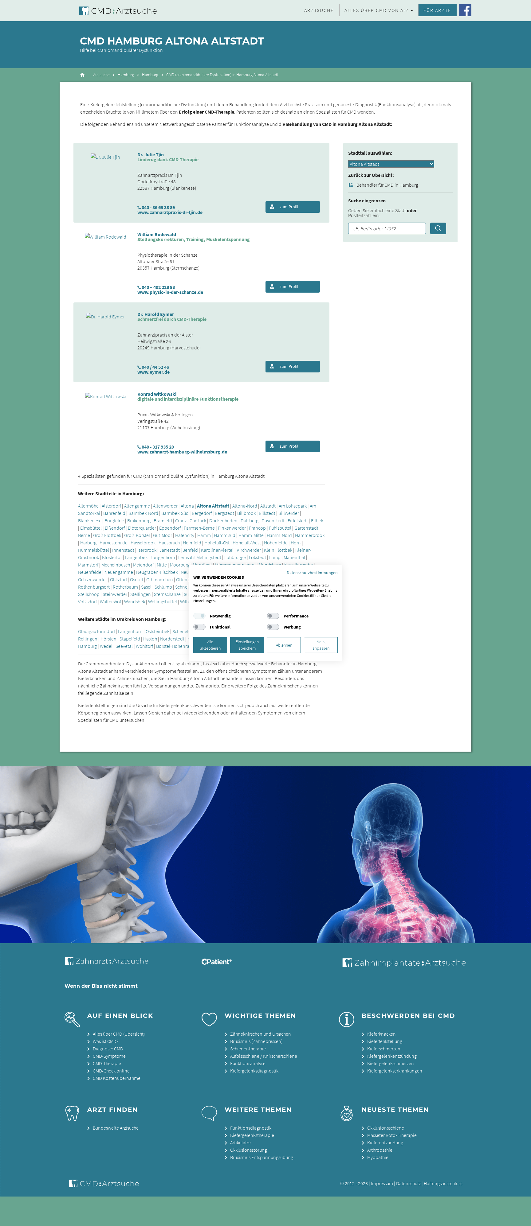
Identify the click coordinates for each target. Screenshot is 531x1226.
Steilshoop (89, 594)
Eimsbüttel (91, 528)
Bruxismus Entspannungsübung (261, 1157)
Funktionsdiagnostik (250, 1128)
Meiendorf (143, 565)
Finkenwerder (232, 528)
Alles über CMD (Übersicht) (119, 1034)
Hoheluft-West (247, 542)
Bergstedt (224, 513)
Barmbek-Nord (143, 513)
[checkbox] (199, 616)
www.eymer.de (153, 371)
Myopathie (377, 1157)
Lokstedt (257, 557)
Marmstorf (88, 565)
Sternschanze (167, 594)
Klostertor (112, 557)
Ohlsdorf (118, 579)
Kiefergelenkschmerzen (390, 1063)
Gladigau (87, 631)
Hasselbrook (143, 542)
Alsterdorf (111, 506)
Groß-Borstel (137, 535)
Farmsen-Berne (199, 528)
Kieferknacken (381, 1034)
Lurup (275, 557)
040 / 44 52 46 (155, 366)
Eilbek (317, 520)
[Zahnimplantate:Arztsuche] (403, 965)
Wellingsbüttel (162, 601)
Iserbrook (146, 550)
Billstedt (267, 513)
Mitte (162, 565)
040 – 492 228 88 (158, 287)
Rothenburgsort (94, 587)
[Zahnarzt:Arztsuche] (110, 964)
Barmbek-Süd (175, 513)
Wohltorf (144, 646)
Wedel (106, 646)
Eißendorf (115, 528)
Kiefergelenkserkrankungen (394, 1071)
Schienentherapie (248, 1048)
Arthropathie (379, 1150)
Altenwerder (165, 506)
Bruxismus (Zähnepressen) (256, 1041)
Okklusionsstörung (248, 1150)
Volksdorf (87, 601)
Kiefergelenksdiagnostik (254, 1071)
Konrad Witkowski (156, 394)
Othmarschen (159, 579)
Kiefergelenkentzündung (392, 1056)
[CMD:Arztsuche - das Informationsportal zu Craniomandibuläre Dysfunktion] (112, 11)
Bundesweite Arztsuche (116, 1128)
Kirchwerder (249, 550)
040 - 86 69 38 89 (158, 207)
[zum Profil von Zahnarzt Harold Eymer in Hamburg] (105, 316)
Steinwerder (115, 594)
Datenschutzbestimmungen (312, 572)
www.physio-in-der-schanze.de (170, 292)
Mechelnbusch (115, 565)
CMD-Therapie (107, 1063)
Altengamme (137, 506)
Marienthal (294, 557)
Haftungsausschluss (443, 1183)
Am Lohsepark (293, 506)
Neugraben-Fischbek (157, 572)
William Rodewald (156, 234)
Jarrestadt (169, 550)
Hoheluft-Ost (217, 542)
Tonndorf (105, 631)
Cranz (181, 520)
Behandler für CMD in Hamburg (387, 185)
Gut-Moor (162, 535)
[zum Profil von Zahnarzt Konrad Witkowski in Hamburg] (105, 396)
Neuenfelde (89, 572)
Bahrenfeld (114, 513)
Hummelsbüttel (93, 550)
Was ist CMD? (105, 1041)
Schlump (163, 587)
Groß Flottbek (107, 535)
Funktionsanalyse (248, 1063)
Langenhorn (163, 557)
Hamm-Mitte (251, 535)
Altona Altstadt (213, 506)
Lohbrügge (235, 557)
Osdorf (136, 579)
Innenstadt (123, 550)
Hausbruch (169, 542)
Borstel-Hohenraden (176, 646)
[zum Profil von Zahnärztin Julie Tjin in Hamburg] (105, 156)
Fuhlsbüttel (280, 528)
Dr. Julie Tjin (150, 154)
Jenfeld (190, 550)
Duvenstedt (273, 520)
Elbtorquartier (142, 528)
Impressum (382, 1183)
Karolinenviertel (217, 550)
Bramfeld (163, 520)
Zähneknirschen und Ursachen (260, 1034)
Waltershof (110, 601)
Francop (257, 528)
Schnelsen (185, 587)
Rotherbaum (125, 587)
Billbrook (246, 513)
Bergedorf (202, 513)
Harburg (88, 542)
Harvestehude (114, 542)
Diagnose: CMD (108, 1048)
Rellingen (87, 639)
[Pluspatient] (217, 963)
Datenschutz (408, 1183)
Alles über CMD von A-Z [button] (376, 10)
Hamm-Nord (279, 535)
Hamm (204, 535)
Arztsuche (319, 10)
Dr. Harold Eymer (155, 314)
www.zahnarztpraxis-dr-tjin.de (170, 212)
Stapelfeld (130, 639)
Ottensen (185, 579)
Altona (187, 506)
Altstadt (268, 506)
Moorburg (180, 565)
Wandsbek (134, 601)
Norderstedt (172, 639)
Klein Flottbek (278, 550)
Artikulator (240, 1142)
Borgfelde (114, 520)
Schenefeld (183, 631)
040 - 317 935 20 (158, 446)
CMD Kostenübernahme (116, 1078)
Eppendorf (170, 528)
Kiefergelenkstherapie (252, 1135)
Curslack (198, 520)
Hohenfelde (276, 542)
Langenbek (136, 557)
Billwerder (288, 513)
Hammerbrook (309, 535)
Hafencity (184, 535)
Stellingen (140, 594)
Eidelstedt (298, 520)
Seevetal (124, 646)
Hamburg (126, 74)
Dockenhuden (223, 520)
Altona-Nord (244, 506)
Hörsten (108, 639)
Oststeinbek (157, 631)
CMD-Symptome (109, 1056)
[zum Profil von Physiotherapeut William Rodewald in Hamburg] (105, 236)
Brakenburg (139, 520)
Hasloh (150, 639)
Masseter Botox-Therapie (392, 1135)
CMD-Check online (111, 1071)
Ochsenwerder (92, 579)
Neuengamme (118, 572)
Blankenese (89, 520)
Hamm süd (224, 535)
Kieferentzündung (385, 1142)
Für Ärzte (437, 10)
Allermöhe (88, 506)
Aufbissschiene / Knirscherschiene (263, 1056)
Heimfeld (192, 542)
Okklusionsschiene (385, 1128)
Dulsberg (249, 520)
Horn (296, 542)
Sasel (146, 587)
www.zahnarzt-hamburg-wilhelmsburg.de (182, 451)
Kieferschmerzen (383, 1048)
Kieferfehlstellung (384, 1041)
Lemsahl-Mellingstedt (199, 557)
